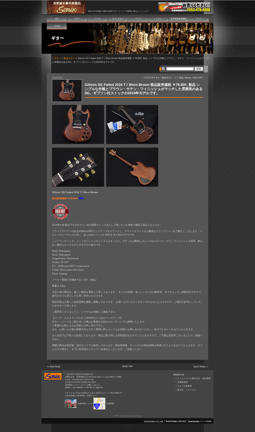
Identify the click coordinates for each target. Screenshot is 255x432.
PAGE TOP (127, 366)
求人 (57, 19)
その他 (57, 26)
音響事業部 (182, 382)
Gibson (188, 78)
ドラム (158, 19)
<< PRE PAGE (53, 367)
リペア (199, 19)
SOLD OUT (197, 78)
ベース (97, 19)
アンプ (138, 19)
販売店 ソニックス (186, 390)
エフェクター (118, 19)
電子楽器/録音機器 (178, 19)
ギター (77, 19)
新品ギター (69, 58)
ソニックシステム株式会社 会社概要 (193, 378)
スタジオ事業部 (184, 386)
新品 (181, 78)
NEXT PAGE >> (201, 367)
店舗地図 (110, 403)
